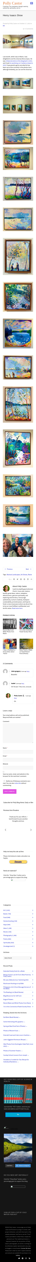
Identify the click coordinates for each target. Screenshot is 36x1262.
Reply (28, 671)
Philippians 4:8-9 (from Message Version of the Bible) (17, 988)
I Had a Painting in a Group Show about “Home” (9, 651)
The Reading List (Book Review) (13, 992)
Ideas (7, 928)
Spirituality (8, 943)
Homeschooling (10, 921)
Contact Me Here (25, 1248)
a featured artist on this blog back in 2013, (19, 61)
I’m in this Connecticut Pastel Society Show (17, 1007)
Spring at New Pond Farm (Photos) (15, 1026)
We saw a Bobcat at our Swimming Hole (16, 980)
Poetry (7, 939)
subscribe (18, 783)
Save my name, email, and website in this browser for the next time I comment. (16, 775)
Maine (30, 575)
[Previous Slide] (5, 829)
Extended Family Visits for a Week (14, 971)
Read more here (17, 608)
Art (4, 26)
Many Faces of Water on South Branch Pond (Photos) (25, 651)
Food (6, 917)
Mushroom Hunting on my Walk (13, 983)
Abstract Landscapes (13, 575)
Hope (6, 925)
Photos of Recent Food (11, 1031)
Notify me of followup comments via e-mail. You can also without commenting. (17, 783)
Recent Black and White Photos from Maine (8, 631)
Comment (6, 721)
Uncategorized (9, 946)
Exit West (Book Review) (11, 1017)
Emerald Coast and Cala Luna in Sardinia (17, 1035)
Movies (7, 932)
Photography (10, 935)
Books (7, 914)
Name (5, 748)
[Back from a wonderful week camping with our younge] (18, 1148)
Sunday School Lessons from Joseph (16, 1055)
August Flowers (8, 999)
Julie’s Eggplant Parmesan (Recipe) (15, 1040)
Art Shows (24, 575)
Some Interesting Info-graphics (14, 1022)
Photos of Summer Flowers (13, 1051)
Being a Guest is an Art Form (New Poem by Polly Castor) (17, 975)
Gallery (18, 1255)
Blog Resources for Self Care (12, 996)
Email (4, 756)
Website (5, 764)
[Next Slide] (31, 829)
